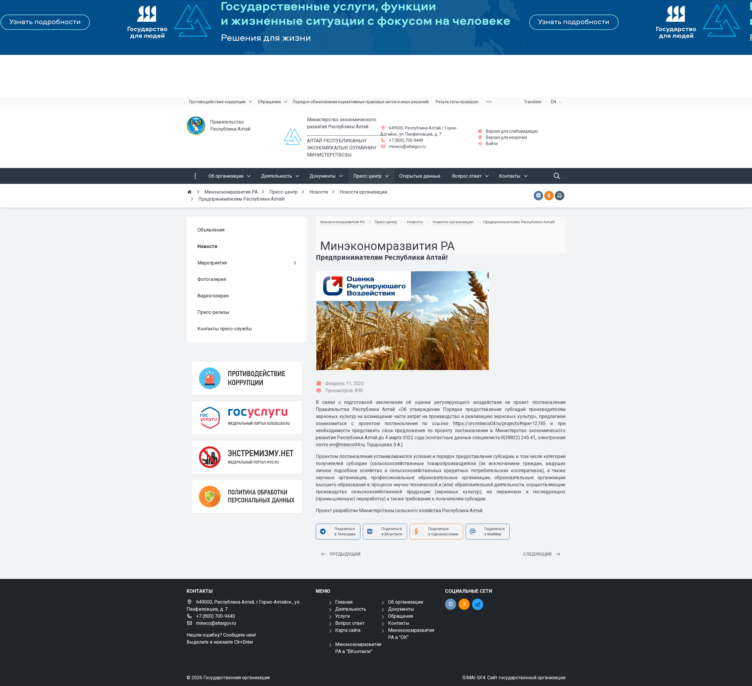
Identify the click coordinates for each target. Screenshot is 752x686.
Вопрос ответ (350, 623)
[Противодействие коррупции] (246, 378)
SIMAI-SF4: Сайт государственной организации (513, 677)
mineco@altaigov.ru (407, 146)
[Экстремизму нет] (246, 457)
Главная (343, 602)
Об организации (405, 602)
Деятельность (350, 609)
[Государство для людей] (376, 48)
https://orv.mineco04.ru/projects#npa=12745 (499, 423)
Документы (401, 609)
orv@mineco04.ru (347, 444)
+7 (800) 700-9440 (406, 140)
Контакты (398, 623)
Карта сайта (347, 630)
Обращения (400, 616)
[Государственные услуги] (246, 418)
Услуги (342, 616)
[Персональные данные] (246, 496)
